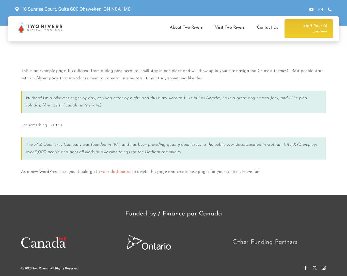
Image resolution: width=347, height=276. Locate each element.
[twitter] (315, 268)
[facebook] (306, 268)
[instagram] (324, 268)
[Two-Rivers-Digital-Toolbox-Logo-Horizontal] (39, 24)
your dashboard (116, 172)
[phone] (330, 9)
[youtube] (311, 9)
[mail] (321, 9)
